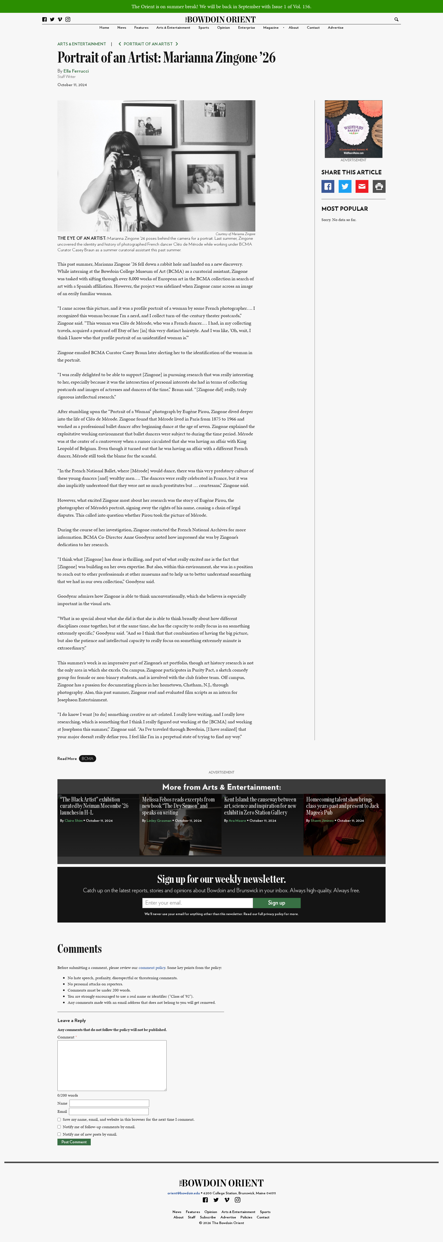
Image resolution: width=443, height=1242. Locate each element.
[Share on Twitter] (345, 186)
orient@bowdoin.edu (183, 1193)
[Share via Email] (362, 186)
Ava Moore (237, 821)
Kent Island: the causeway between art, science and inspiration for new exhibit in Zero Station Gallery (260, 806)
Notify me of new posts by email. (90, 1134)
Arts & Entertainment (173, 27)
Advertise (336, 27)
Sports (203, 27)
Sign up (276, 903)
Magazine (271, 27)
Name (62, 1103)
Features (141, 27)
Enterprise (246, 27)
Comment (67, 1037)
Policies (246, 1217)
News (121, 27)
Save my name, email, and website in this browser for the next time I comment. (129, 1119)
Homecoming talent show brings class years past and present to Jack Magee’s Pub (342, 806)
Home (104, 27)
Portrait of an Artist (148, 44)
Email (62, 1111)
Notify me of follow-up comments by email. (99, 1127)
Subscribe (208, 1217)
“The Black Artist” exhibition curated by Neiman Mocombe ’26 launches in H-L (94, 806)
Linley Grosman (159, 821)
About (294, 27)
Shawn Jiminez (322, 821)
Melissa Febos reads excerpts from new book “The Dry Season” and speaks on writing (178, 806)
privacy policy (274, 914)
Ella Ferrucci (76, 71)
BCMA (87, 759)
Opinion (223, 27)
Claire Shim (74, 821)
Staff (192, 1217)
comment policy (152, 967)
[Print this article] (379, 186)
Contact (313, 27)
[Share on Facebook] (327, 186)
